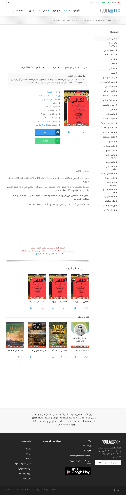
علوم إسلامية (109, 118)
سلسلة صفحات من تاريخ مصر (46, 125)
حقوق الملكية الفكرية (23, 463)
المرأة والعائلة (108, 105)
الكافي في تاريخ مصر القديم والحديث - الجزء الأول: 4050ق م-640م (37, 302)
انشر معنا (85, 445)
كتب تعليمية (109, 196)
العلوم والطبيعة (108, 123)
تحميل (45, 132)
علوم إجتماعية (109, 137)
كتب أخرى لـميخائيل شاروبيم (77, 268)
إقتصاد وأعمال (108, 77)
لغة (113, 64)
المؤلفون (56, 10)
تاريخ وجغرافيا (100, 20)
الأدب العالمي (109, 55)
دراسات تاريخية (46, 99)
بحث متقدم (93, 2)
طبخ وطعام (110, 201)
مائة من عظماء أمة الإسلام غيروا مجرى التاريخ (58, 350)
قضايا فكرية (109, 210)
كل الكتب (111, 38)
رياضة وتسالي (108, 206)
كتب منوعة (110, 162)
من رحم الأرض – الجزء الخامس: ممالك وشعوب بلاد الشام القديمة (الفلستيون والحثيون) (37, 350)
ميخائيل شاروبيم (44, 121)
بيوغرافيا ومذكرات (107, 82)
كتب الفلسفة (109, 132)
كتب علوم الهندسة (112, 184)
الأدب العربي (109, 50)
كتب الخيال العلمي (111, 168)
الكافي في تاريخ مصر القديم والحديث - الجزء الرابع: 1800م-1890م (58, 302)
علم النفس (110, 150)
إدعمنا (86, 450)
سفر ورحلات (110, 141)
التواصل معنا (36, 254)
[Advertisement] (47, 48)
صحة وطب (110, 68)
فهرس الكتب (26, 478)
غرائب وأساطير (108, 96)
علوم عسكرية (109, 146)
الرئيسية (77, 10)
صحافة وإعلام (109, 100)
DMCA (28, 458)
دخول (31, 10)
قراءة (45, 141)
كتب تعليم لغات (108, 173)
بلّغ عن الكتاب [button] (56, 254)
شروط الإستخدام (25, 473)
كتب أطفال (110, 87)
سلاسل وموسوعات (112, 44)
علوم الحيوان (109, 178)
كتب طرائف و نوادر (110, 191)
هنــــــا (54, 425)
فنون (112, 73)
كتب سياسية (109, 128)
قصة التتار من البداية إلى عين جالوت (15, 350)
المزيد (44, 10)
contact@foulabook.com (79, 455)
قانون (112, 59)
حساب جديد (18, 10)
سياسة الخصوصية (24, 468)
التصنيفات (110, 20)
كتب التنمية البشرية (111, 156)
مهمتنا (114, 2)
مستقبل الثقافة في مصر (80, 350)
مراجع (112, 109)
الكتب (67, 10)
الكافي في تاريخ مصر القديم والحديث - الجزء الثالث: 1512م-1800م (80, 302)
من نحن (28, 453)
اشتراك (98, 462)
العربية (49, 92)
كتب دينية (110, 114)
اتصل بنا (86, 441)
